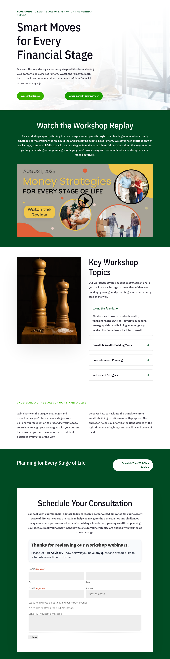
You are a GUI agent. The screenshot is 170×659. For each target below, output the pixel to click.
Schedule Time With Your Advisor (135, 465)
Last (88, 582)
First (31, 582)
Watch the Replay (30, 95)
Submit (33, 637)
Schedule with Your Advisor (84, 95)
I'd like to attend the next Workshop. (53, 607)
